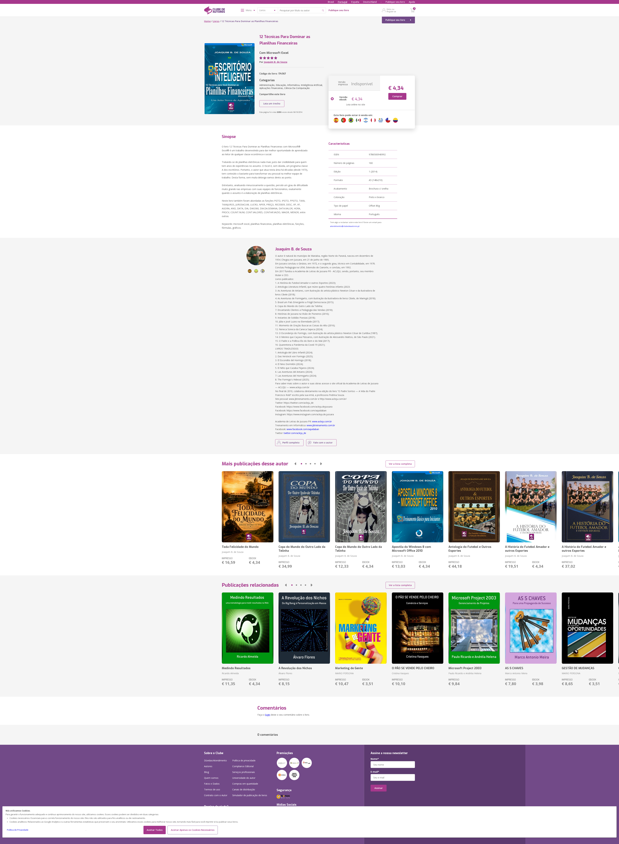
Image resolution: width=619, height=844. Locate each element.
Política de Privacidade (17, 830)
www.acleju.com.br (322, 421)
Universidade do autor (243, 777)
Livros (216, 21)
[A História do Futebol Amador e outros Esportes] (530, 506)
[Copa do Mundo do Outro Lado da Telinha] (304, 506)
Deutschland (370, 1)
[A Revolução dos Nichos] (304, 628)
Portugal (342, 1)
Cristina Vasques (400, 673)
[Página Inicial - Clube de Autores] (214, 10)
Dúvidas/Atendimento (215, 760)
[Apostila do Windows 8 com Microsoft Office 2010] (417, 506)
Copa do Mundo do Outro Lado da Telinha (302, 549)
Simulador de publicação (249, 795)
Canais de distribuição (243, 789)
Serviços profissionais (243, 772)
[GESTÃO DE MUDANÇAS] (587, 628)
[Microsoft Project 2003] (474, 628)
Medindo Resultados (236, 668)
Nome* (375, 759)
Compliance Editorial (243, 766)
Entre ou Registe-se (391, 10)
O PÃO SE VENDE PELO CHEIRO (413, 668)
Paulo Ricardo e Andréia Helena (464, 673)
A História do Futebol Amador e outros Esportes (527, 549)
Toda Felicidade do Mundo (240, 547)
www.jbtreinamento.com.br (321, 425)
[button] (295, 464)
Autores (208, 766)
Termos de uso (212, 789)
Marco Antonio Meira (516, 673)
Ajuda (412, 1)
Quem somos (211, 777)
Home (207, 21)
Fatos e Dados (212, 783)
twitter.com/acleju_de (295, 433)
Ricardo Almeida (230, 673)
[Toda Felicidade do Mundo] (247, 506)
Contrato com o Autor (215, 795)
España (355, 1)
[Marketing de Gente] (361, 628)
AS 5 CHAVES (514, 668)
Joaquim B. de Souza (275, 61)
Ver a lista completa (400, 463)
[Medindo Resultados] (247, 628)
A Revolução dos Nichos (295, 668)
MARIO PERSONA (344, 673)
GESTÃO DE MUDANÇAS (578, 668)
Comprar (397, 96)
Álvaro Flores (285, 673)
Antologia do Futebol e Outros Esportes (469, 549)
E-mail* (375, 772)
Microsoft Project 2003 (464, 668)
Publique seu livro (395, 1)
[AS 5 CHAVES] (530, 628)
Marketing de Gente (349, 668)
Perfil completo (291, 442)
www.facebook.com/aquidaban (303, 429)
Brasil (331, 1)
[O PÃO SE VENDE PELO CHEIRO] (417, 628)
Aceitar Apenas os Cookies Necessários (192, 829)
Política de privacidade (243, 760)
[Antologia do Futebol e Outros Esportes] (474, 506)
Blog (206, 772)
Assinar (378, 788)
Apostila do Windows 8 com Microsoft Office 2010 (411, 549)
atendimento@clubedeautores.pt (344, 226)
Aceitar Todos (154, 829)
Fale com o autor (323, 442)
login (267, 714)
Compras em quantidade (245, 783)
